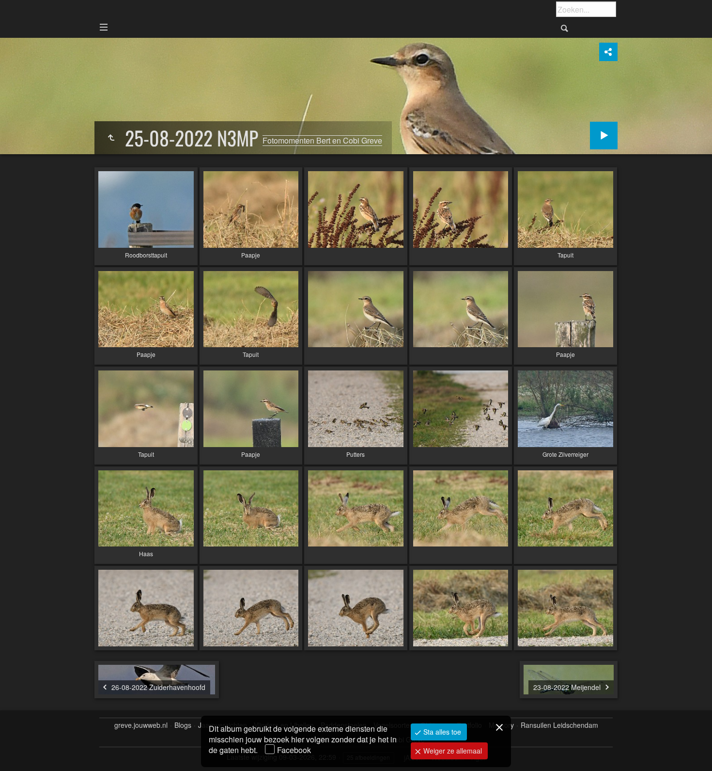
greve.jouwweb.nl (141, 725)
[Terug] (111, 137)
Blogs (182, 725)
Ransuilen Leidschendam (559, 725)
